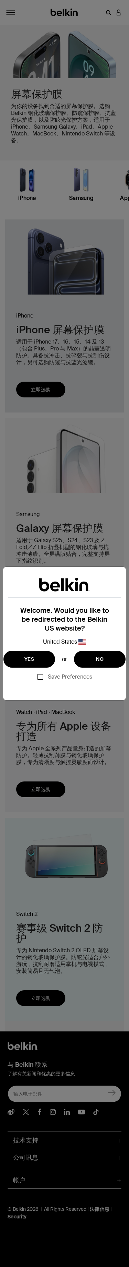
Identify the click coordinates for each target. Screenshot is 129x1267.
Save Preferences (70, 676)
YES (29, 659)
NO (100, 659)
